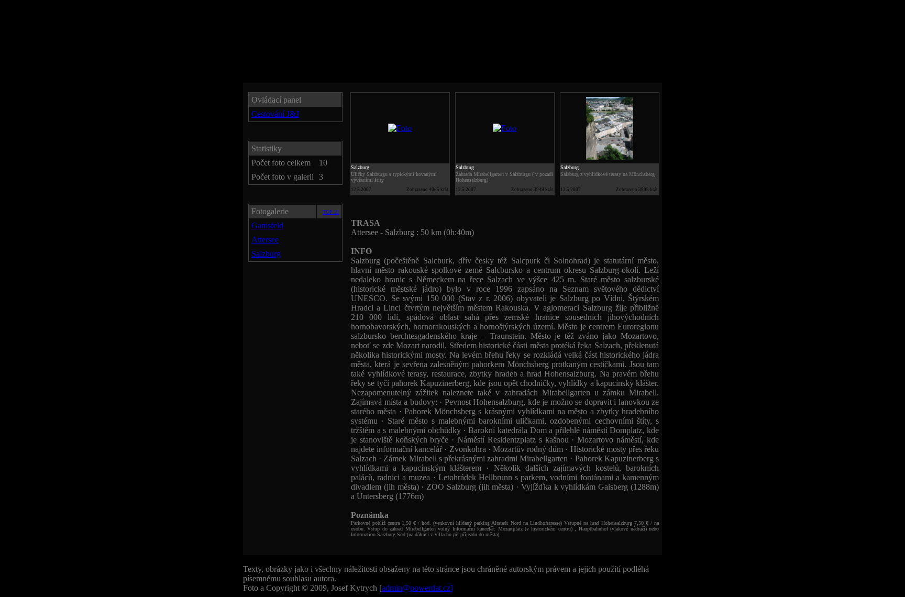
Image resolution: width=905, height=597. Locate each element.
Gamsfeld (267, 225)
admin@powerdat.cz (417, 587)
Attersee (265, 239)
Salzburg (266, 253)
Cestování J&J (275, 113)
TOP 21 (331, 212)
